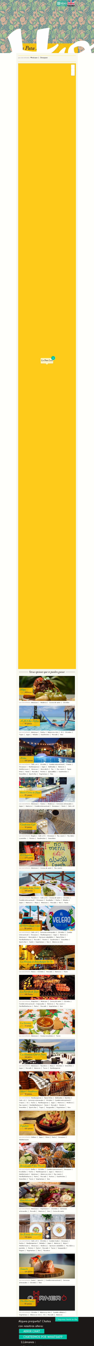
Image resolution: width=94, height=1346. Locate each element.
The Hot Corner (27, 1301)
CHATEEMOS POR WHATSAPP (43, 1337)
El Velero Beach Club (30, 925)
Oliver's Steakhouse (28, 1091)
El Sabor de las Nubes (30, 888)
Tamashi (24, 1269)
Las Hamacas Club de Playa (33, 1054)
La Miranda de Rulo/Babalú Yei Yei (36, 961)
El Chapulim (26, 855)
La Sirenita (25, 1023)
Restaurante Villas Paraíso (32, 1165)
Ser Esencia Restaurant (30, 1234)
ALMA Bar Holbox (29, 721)
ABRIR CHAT (31, 1331)
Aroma (23, 758)
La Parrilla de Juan (29, 991)
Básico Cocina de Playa (30, 792)
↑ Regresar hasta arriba (66, 1319)
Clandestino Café (27, 824)
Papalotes (24, 1125)
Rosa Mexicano (27, 1200)
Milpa (23, 689)
